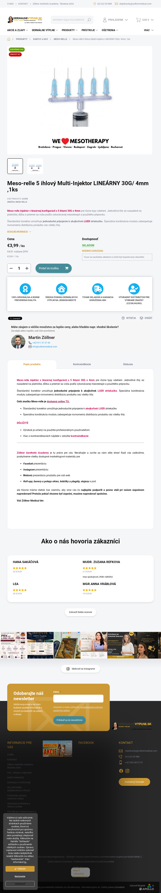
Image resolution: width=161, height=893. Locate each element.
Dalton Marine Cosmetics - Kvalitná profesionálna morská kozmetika (81, 861)
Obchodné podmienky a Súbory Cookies (18, 805)
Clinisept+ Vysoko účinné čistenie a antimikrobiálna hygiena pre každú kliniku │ (104, 856)
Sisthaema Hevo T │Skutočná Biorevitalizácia (80, 872)
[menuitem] (18, 30)
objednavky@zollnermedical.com (141, 751)
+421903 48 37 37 (134, 762)
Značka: (17, 202)
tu (25, 862)
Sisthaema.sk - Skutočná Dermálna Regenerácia (41, 856)
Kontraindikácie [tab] (82, 364)
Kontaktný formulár (134, 782)
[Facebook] (121, 770)
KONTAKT (23, 4)
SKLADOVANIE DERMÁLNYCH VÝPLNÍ (18, 789)
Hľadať (89, 20)
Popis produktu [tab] (32, 364)
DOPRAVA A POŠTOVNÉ (19, 782)
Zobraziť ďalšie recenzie (80, 612)
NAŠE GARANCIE (15, 777)
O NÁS (10, 4)
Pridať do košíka (49, 268)
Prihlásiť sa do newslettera (69, 720)
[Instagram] (127, 770)
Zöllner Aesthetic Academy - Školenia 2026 (53, 4)
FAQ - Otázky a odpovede (19, 772)
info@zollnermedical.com (44, 346)
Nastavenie (20, 876)
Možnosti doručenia (92, 251)
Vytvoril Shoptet (137, 885)
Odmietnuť (20, 883)
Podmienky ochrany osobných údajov (17, 797)
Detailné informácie (17, 232)
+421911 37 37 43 (41, 342)
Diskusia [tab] (128, 364)
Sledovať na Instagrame (83, 669)
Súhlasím (22, 868)
